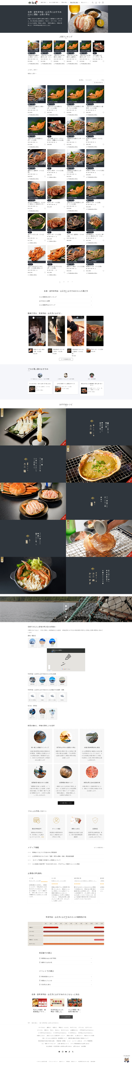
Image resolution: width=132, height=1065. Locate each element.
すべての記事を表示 (66, 1016)
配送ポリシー (74, 1061)
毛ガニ (52, 1030)
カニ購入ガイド (79, 1035)
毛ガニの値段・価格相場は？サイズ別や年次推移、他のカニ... (39, 1011)
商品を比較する (99, 82)
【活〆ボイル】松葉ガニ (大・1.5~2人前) (46, 56)
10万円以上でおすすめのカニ (85, 1032)
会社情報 (83, 1046)
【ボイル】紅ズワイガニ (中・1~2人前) (54, 267)
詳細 (42, 837)
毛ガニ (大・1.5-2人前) (54, 234)
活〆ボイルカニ (65, 1030)
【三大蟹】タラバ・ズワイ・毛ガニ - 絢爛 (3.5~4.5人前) (98, 56)
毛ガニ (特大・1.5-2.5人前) (55, 170)
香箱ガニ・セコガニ (33, 939)
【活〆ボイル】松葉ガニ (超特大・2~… (85, 880)
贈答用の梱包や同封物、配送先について (78, 1038)
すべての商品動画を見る (66, 359)
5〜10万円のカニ (72, 1032)
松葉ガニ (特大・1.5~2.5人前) (95, 170)
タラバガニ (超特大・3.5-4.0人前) (75, 235)
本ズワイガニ (32, 943)
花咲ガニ (46, 1030)
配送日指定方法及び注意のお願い (46, 1041)
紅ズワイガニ (89, 1027)
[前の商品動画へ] (30, 332)
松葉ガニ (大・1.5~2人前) (94, 266)
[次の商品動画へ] (101, 332)
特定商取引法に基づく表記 (83, 1061)
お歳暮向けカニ (74, 1030)
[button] (44, 2)
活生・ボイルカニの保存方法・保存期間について (54, 1038)
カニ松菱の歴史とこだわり (66, 802)
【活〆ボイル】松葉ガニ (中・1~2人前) (85, 56)
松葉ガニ (31, 927)
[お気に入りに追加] (38, 61)
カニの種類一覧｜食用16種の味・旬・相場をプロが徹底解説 (74, 1011)
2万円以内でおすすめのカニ (87, 1030)
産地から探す (70, 1035)
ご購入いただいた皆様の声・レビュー (55, 1035)
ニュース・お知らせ (77, 1041)
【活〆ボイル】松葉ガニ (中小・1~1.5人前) (75, 203)
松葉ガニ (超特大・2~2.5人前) (94, 139)
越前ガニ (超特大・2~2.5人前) (36, 171)
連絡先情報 (93, 1061)
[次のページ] (72, 281)
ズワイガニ (31, 935)
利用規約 (68, 1061)
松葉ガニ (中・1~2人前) (93, 202)
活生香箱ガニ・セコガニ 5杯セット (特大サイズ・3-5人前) (94, 235)
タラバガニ (31, 931)
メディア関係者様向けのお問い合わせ (79, 1043)
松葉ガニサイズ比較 (89, 1035)
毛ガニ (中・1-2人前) (53, 202)
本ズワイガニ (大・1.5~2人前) (36, 235)
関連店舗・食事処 (61, 1041)
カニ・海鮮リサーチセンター (49, 1043)
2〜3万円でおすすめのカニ (45, 1032)
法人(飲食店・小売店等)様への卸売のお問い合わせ (59, 1046)
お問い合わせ (76, 1046)
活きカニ (57, 1030)
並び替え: (81, 80)
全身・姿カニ (35, 1022)
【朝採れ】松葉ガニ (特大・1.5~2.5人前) (33, 56)
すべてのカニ (42, 1027)
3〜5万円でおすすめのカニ (60, 1032)
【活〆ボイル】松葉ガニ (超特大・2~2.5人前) (72, 56)
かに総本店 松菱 (43, 1061)
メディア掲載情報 (87, 1041)
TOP (29, 1022)
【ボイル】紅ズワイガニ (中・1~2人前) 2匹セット (35, 267)
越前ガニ (49, 1027)
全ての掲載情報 (98, 847)
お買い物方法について (63, 1043)
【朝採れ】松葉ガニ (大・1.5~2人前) (74, 171)
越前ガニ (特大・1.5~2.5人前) (76, 266)
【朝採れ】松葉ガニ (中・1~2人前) (76, 139)
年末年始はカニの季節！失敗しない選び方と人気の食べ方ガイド (57, 1011)
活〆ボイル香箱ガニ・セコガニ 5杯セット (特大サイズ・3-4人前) (36, 203)
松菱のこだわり (41, 1035)
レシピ (68, 1041)
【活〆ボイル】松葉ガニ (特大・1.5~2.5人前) (59, 56)
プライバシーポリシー (53, 1061)
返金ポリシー (62, 1061)
